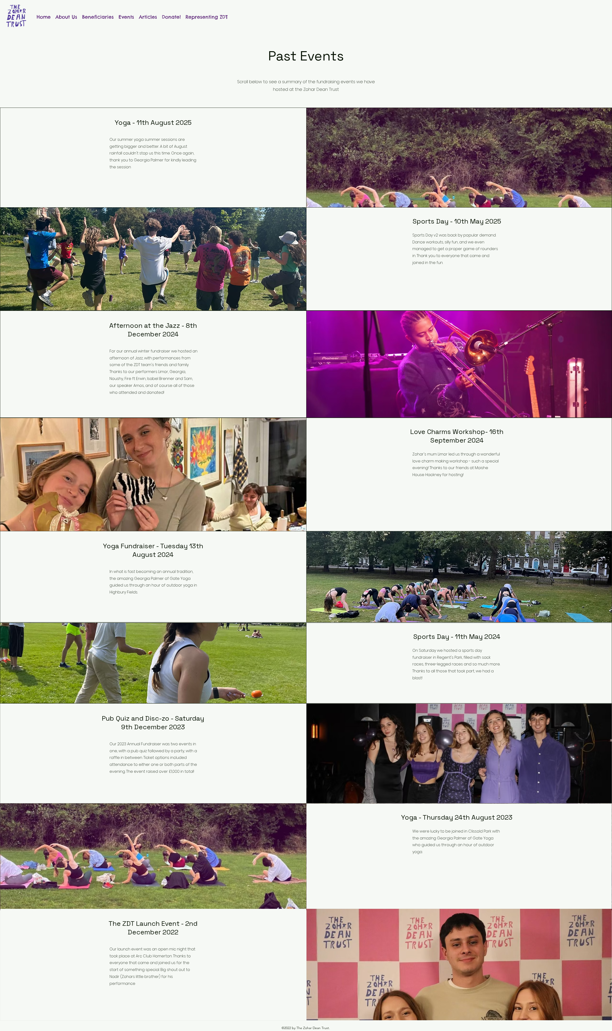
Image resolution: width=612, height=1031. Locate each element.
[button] (98, 16)
